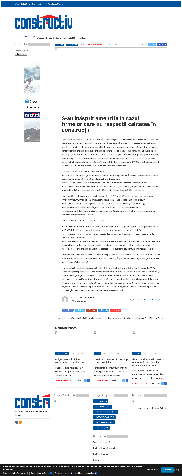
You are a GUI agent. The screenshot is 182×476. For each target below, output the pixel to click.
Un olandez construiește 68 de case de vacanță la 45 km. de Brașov (134, 318)
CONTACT (37, 4)
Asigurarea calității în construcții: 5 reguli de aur (70, 360)
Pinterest (116, 310)
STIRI (98, 353)
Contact (97, 460)
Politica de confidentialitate (105, 448)
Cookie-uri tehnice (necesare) (14, 473)
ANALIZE (99, 428)
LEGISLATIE (73, 45)
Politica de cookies (101, 454)
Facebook (162, 45)
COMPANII (100, 406)
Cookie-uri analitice (62, 473)
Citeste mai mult (63, 380)
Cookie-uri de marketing (84, 473)
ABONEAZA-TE (55, 4)
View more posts (79, 301)
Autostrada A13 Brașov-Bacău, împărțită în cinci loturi (62, 37)
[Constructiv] (43, 27)
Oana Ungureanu (95, 45)
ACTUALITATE (63, 353)
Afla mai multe (152, 470)
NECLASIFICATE (102, 422)
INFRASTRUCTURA (104, 412)
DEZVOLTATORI (102, 417)
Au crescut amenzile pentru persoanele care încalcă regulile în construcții (148, 362)
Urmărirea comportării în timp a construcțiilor (111, 360)
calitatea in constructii (145, 299)
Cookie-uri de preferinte (40, 473)
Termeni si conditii (101, 442)
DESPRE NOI (21, 4)
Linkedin (104, 310)
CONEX (60, 45)
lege (158, 299)
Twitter (152, 45)
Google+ (92, 310)
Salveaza (167, 470)
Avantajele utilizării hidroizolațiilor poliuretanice (79, 318)
